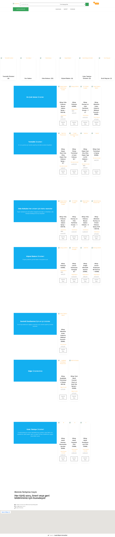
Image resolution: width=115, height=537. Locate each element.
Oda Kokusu (63, 115)
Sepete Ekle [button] (63, 123)
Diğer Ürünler (63, 387)
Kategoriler (20, 9)
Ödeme (72, 9)
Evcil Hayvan (97, 117)
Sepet (66, 9)
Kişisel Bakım (75, 109)
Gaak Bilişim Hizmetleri (60, 535)
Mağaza (58, 9)
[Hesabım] (91, 3)
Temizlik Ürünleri (63, 166)
